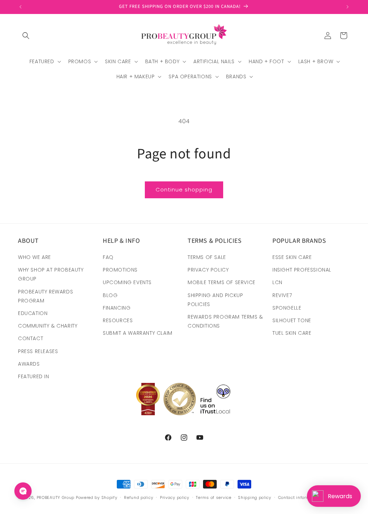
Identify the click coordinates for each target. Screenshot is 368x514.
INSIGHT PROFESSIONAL (301, 269)
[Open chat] (23, 491)
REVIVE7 (282, 295)
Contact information (299, 497)
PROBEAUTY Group (56, 497)
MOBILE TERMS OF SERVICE (222, 282)
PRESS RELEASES (38, 351)
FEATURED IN (33, 376)
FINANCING (116, 307)
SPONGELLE (286, 307)
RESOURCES (118, 320)
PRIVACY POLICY (208, 269)
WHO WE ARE (34, 257)
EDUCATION (32, 313)
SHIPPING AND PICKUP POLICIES (215, 300)
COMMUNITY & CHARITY (47, 325)
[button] (26, 35)
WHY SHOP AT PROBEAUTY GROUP (51, 274)
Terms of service (213, 497)
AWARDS (29, 363)
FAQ (108, 257)
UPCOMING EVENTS (127, 282)
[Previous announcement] (20, 7)
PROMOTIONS (120, 269)
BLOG (110, 295)
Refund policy (138, 497)
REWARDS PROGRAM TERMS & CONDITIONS (225, 321)
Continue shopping (184, 189)
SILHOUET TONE (291, 320)
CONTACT (30, 338)
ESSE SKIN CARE (292, 257)
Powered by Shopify (97, 497)
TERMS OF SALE (207, 257)
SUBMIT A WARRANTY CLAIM (137, 333)
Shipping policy (254, 497)
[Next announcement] (347, 7)
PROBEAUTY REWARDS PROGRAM (45, 296)
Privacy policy (174, 497)
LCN (277, 282)
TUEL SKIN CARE (291, 333)
